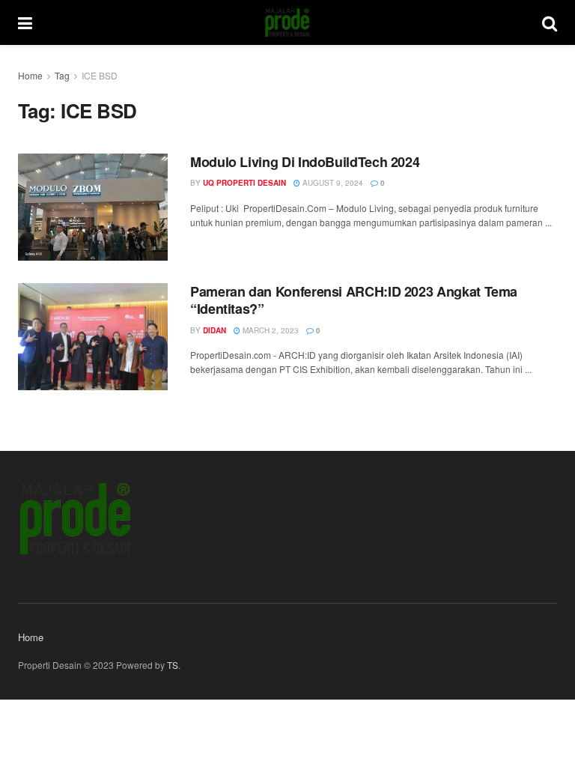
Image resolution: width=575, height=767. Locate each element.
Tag (62, 75)
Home (30, 75)
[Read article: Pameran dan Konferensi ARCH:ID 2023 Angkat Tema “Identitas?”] (93, 336)
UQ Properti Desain (244, 183)
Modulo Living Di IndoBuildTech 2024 (304, 162)
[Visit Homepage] (287, 22)
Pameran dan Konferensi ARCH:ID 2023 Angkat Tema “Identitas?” (353, 300)
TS (172, 664)
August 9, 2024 (331, 183)
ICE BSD (100, 75)
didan (214, 330)
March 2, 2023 (269, 330)
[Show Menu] (25, 22)
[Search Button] (549, 22)
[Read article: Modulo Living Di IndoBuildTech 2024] (93, 207)
